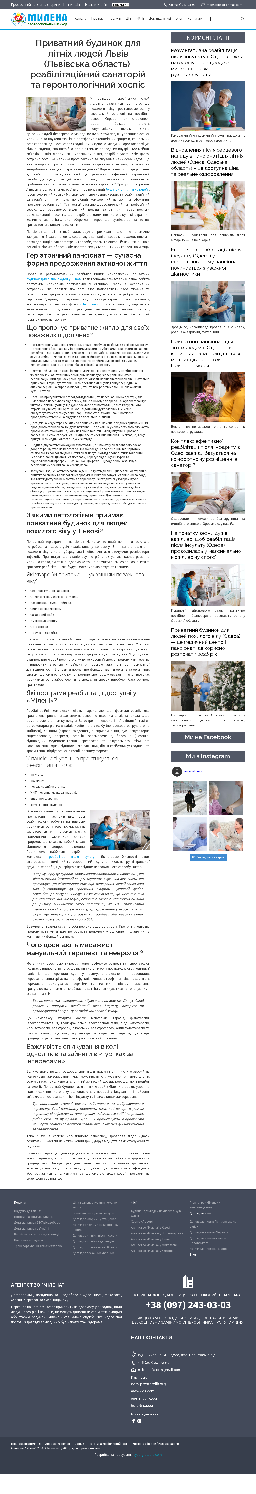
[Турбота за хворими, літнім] (190, 834)
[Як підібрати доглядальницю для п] (226, 798)
